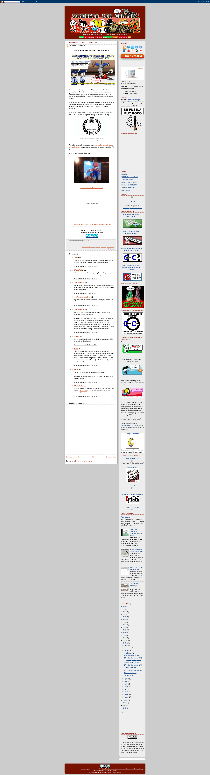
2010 (124, 643)
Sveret (76, 257)
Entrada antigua (111, 457)
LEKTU (132, 201)
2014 (124, 632)
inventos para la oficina (131, 662)
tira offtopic (110, 247)
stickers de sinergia (134, 100)
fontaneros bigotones (88, 247)
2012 (124, 638)
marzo (127, 692)
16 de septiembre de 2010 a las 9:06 (85, 365)
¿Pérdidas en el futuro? (131, 655)
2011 (124, 640)
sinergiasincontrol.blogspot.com (111, 772)
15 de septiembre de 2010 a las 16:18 (85, 279)
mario (98, 247)
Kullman (76, 336)
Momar (76, 349)
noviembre (128, 648)
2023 (124, 609)
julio (126, 681)
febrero (127, 694)
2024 (124, 606)
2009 (124, 700)
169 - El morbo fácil (130, 673)
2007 (124, 705)
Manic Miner (83, 391)
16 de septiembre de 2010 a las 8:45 (85, 345)
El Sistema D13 (132, 467)
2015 (124, 630)
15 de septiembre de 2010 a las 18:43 (85, 332)
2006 (124, 708)
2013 (124, 635)
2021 (124, 614)
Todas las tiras (125, 517)
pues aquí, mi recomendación (132, 208)
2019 (124, 619)
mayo (127, 686)
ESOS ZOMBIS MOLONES (131, 182)
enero (127, 697)
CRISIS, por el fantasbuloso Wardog (132, 494)
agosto (127, 679)
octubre (127, 650)
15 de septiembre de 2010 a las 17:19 (85, 305)
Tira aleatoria (132, 55)
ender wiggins (85, 769)
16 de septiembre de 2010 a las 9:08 (85, 382)
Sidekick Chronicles (132, 507)
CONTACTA (126, 190)
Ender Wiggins (79, 282)
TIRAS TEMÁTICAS (128, 179)
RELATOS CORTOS (128, 187)
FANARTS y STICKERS (130, 177)
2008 (124, 703)
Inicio (92, 457)
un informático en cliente (82, 297)
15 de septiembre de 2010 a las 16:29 (85, 293)
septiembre (128, 653)
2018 (124, 622)
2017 (124, 625)
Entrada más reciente (73, 457)
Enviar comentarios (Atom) (83, 461)
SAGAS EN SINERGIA (129, 185)
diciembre (128, 645)
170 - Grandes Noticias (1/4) (133, 670)
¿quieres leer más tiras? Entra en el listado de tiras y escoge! (91, 224)
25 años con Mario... (78, 46)
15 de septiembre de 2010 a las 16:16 (85, 266)
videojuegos (110, 249)
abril (126, 689)
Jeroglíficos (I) (128, 675)
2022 (124, 612)
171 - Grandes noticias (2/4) (133, 665)
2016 (124, 627)
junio (126, 684)
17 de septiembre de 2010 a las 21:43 (85, 397)
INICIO (124, 174)
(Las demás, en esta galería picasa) (91, 188)
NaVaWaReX (78, 270)
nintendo (103, 247)
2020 (124, 617)
